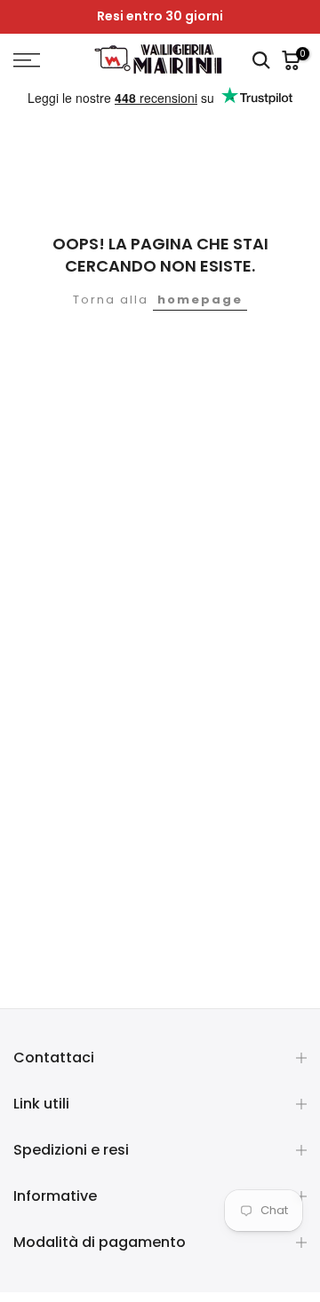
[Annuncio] (160, 17)
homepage (200, 299)
